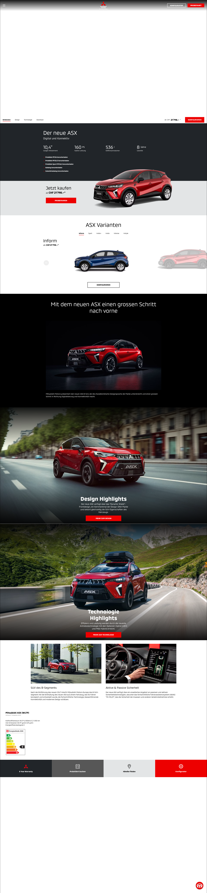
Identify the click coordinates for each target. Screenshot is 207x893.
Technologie (28, 120)
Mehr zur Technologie (103, 635)
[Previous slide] (46, 262)
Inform (81, 233)
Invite (108, 233)
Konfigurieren (103, 285)
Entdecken (7, 120)
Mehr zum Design (103, 518)
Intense (116, 233)
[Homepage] (103, 5)
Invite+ (98, 233)
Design (17, 120)
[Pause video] (103, 58)
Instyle (126, 233)
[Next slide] (160, 262)
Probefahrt (195, 5)
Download (40, 120)
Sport (90, 233)
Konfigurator (176, 5)
